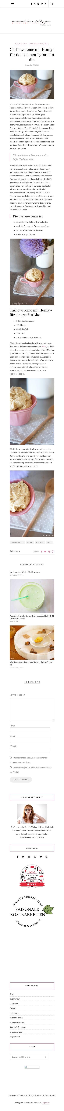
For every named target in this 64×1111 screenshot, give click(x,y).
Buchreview (15, 999)
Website (13, 746)
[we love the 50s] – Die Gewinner (25, 572)
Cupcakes (14, 1003)
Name (12, 726)
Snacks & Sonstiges (39, 44)
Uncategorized (16, 1032)
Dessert (13, 1008)
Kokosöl (40, 542)
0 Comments (15, 551)
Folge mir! (45, 1103)
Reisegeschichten (17, 1022)
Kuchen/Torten (16, 1018)
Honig (30, 542)
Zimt (49, 542)
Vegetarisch (15, 1036)
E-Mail (12, 736)
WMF (44, 346)
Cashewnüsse (17, 542)
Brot (12, 994)
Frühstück (21, 44)
